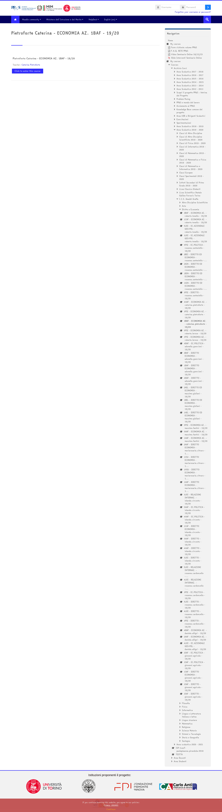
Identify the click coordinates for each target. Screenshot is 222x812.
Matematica (187, 723)
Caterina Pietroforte (31, 64)
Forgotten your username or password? (193, 12)
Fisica (184, 706)
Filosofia (186, 703)
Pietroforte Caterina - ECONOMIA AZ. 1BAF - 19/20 (44, 58)
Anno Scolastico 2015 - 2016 (190, 78)
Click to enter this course (27, 71)
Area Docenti (180, 757)
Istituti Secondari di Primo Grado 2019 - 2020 (191, 184)
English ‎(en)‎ (109, 19)
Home (170, 40)
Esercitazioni (182, 119)
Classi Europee (186, 172)
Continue (111, 809)
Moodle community (30, 19)
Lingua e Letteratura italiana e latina (191, 715)
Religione (186, 727)
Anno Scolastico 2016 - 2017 (190, 75)
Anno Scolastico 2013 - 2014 (190, 85)
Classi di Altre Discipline (190, 133)
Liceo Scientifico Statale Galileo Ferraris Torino (190, 194)
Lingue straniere (189, 720)
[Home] (46, 7)
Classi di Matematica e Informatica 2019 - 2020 (190, 168)
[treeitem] (188, 401)
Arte (184, 205)
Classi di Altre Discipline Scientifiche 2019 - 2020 (190, 138)
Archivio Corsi (180, 68)
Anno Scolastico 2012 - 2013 (190, 89)
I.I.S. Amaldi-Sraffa (188, 199)
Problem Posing (183, 98)
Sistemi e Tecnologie (191, 734)
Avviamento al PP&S (186, 105)
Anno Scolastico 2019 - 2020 (190, 129)
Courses (174, 64)
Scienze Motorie (189, 730)
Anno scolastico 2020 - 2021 (190, 744)
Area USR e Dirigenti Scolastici (191, 115)
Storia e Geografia (190, 737)
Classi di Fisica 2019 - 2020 (192, 143)
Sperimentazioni (184, 122)
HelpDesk (93, 19)
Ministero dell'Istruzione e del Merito (63, 19)
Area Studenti (180, 761)
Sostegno (186, 740)
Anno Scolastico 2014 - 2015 (190, 82)
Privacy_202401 (111, 805)
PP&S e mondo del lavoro (188, 102)
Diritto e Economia (190, 209)
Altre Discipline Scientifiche (195, 202)
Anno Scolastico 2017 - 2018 (190, 71)
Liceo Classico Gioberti (189, 189)
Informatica (187, 710)
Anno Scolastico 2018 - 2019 (190, 126)
